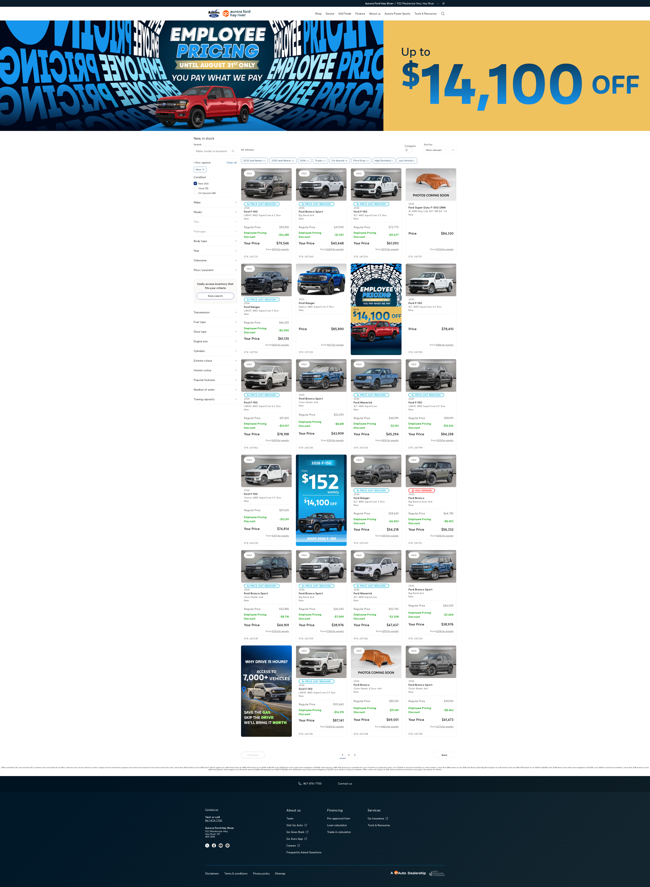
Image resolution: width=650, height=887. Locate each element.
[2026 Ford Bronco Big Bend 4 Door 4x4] (431, 471)
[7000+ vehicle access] (266, 691)
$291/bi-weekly (335, 440)
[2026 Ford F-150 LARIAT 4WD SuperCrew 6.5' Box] (266, 184)
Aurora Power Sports (397, 13)
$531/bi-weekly (445, 440)
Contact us (211, 809)
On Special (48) (207, 193)
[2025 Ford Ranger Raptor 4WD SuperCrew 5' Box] (321, 280)
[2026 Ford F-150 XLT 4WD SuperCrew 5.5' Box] (376, 184)
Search (198, 144)
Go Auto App (294, 838)
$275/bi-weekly (444, 726)
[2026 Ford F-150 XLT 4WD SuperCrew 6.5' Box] (431, 280)
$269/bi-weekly (335, 249)
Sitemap (280, 873)
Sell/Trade (344, 13)
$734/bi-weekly (444, 249)
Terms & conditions (235, 873)
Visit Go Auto (294, 825)
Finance (360, 13)
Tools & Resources (425, 13)
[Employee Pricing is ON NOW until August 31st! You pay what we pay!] (376, 309)
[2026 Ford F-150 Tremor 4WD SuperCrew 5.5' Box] (266, 471)
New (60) (203, 183)
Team (289, 818)
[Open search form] (443, 14)
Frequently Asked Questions (303, 852)
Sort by (428, 144)
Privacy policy (261, 873)
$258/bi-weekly (335, 631)
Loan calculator (337, 825)
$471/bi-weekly (280, 535)
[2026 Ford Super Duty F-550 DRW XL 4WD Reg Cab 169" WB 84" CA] (431, 184)
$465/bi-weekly (390, 726)
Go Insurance (376, 818)
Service (330, 13)
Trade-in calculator (339, 832)
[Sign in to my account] (443, 3)
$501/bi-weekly (280, 249)
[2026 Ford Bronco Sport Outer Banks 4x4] (321, 375)
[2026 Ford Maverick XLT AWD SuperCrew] (376, 375)
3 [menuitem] (354, 754)
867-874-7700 (213, 820)
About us (375, 13)
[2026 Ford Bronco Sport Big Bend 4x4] (321, 184)
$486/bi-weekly (444, 344)
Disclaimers (212, 873)
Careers (291, 845)
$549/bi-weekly (335, 726)
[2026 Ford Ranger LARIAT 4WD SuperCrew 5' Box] (266, 280)
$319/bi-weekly (390, 631)
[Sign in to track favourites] (287, 172)
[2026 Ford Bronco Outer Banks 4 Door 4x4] (376, 662)
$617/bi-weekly (335, 344)
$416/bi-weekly (444, 535)
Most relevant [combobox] (434, 150)
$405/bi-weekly (280, 344)
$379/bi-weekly (390, 249)
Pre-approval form (338, 818)
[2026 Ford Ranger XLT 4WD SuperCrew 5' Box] (376, 471)
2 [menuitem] (348, 754)
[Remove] (203, 170)
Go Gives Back (295, 832)
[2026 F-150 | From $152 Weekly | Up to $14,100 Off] (321, 500)
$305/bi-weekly (390, 440)
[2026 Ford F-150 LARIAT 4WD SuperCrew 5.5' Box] (321, 662)
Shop (318, 13)
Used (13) (203, 188)
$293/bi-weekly (280, 631)
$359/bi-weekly (390, 535)
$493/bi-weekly (280, 440)
